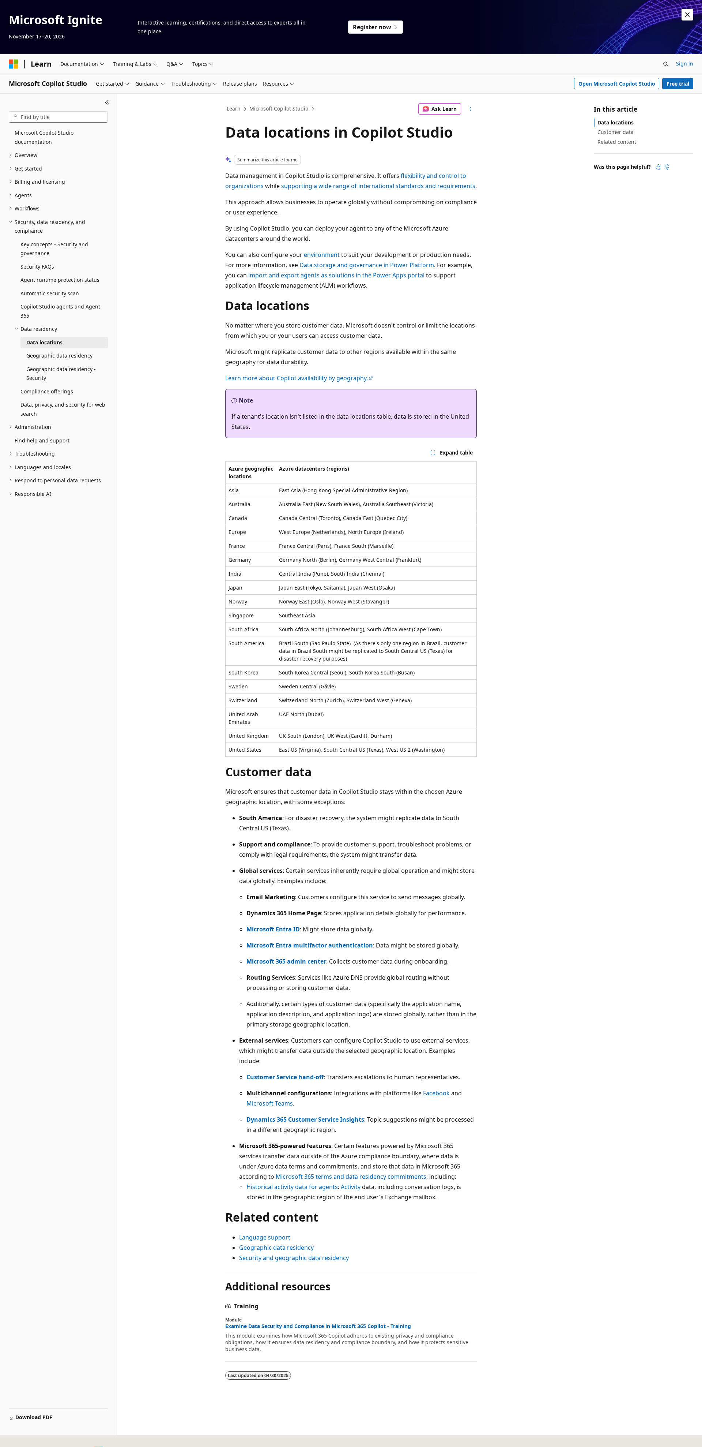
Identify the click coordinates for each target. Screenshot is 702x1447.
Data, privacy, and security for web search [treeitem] (62, 409)
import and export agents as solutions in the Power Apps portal (336, 275)
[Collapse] (107, 102)
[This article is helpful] (658, 166)
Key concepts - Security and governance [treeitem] (54, 249)
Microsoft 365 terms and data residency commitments (351, 1177)
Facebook (436, 1093)
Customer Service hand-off (285, 1077)
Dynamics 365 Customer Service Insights (305, 1119)
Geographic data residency (276, 1248)
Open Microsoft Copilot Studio (616, 83)
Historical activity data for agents (292, 1187)
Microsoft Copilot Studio (278, 108)
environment (322, 255)
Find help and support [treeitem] (42, 440)
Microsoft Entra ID (273, 929)
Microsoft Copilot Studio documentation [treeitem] (44, 137)
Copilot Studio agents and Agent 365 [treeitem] (60, 311)
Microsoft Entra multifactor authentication (309, 945)
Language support (264, 1237)
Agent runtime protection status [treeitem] (59, 279)
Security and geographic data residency (294, 1258)
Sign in (684, 63)
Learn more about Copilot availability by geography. (296, 378)
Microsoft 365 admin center (286, 961)
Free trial (678, 83)
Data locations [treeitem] (44, 342)
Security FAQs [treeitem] (37, 266)
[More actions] (470, 109)
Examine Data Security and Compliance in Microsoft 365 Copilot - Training (318, 1326)
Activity (351, 1187)
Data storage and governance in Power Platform (366, 265)
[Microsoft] (13, 64)
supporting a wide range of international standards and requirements (378, 186)
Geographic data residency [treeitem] (59, 355)
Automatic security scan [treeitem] (49, 293)
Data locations (615, 122)
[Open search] (665, 64)
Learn (234, 108)
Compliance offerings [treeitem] (46, 391)
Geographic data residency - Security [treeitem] (61, 374)
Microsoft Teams (269, 1103)
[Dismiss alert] (687, 14)
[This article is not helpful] (667, 166)
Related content (616, 141)
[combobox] (58, 117)
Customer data (615, 131)
